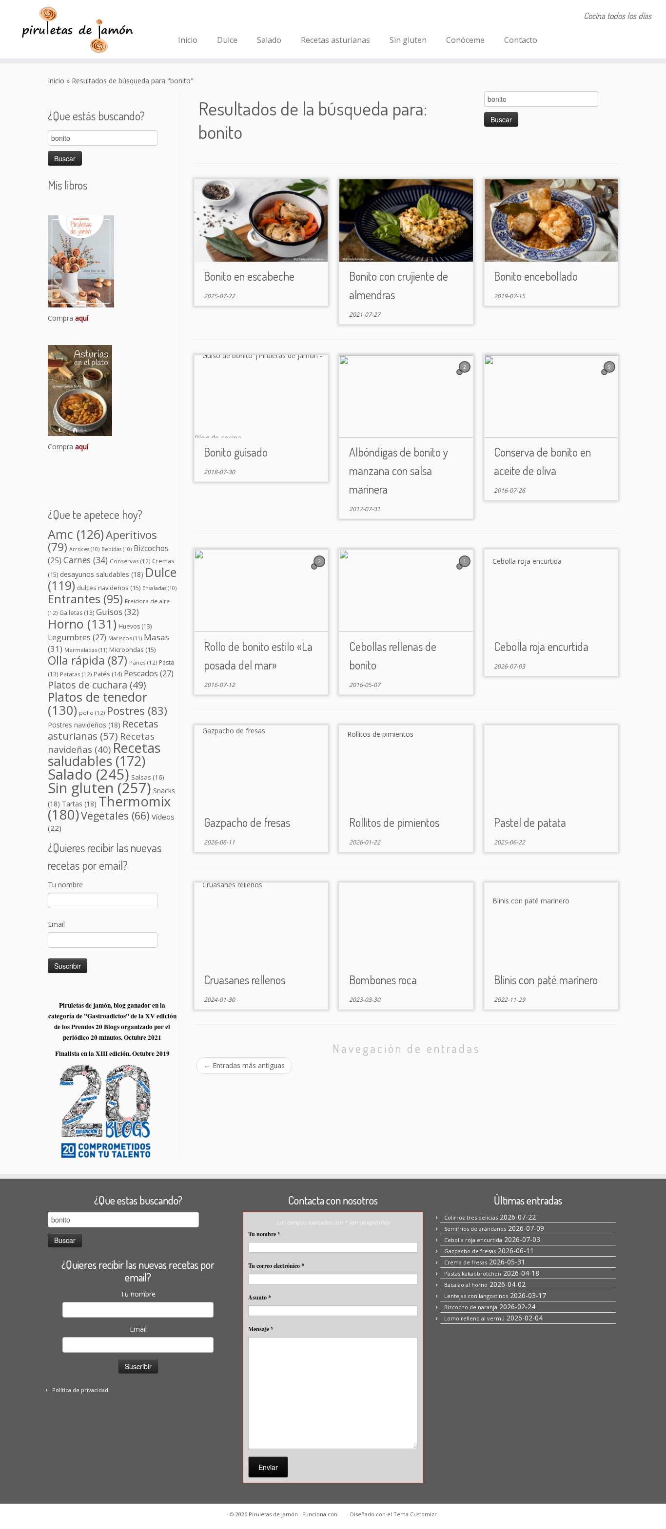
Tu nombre (65, 884)
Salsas (147, 777)
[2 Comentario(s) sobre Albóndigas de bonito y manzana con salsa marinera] (465, 376)
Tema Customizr (415, 1514)
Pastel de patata (530, 822)
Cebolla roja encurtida (541, 646)
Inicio (187, 40)
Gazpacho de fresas (247, 822)
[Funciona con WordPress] (342, 1512)
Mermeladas (85, 649)
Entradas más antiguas (244, 1065)
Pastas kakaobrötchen (472, 1273)
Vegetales (115, 815)
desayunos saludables (101, 574)
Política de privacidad (80, 1390)
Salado (269, 40)
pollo (92, 712)
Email (56, 924)
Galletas (76, 613)
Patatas (76, 674)
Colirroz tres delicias (471, 1217)
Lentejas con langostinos (476, 1296)
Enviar (268, 1467)
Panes (143, 662)
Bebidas (116, 549)
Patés (108, 674)
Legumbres (77, 637)
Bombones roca (383, 979)
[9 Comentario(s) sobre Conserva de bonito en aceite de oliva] (610, 376)
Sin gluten (408, 40)
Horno (82, 623)
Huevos (135, 626)
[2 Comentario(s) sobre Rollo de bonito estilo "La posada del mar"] (320, 570)
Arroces (84, 549)
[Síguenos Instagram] (200, 17)
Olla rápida (87, 660)
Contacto (520, 40)
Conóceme (465, 40)
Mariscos (125, 638)
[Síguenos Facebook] (187, 17)
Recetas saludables (104, 754)
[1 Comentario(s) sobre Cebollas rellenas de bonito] (465, 570)
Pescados (149, 673)
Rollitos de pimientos (394, 822)
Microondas (132, 649)
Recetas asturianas (335, 40)
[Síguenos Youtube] (239, 17)
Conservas (130, 561)
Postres (137, 710)
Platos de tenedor (97, 703)
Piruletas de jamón (273, 1514)
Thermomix (109, 807)
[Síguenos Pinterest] (213, 17)
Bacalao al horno (466, 1284)
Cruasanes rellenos (244, 979)
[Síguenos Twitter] (226, 17)
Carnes (85, 560)
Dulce (227, 40)
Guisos (117, 611)
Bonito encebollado (536, 276)
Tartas (79, 803)
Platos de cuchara (97, 684)
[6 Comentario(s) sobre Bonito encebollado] (610, 200)
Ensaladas (159, 588)
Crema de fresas (465, 1262)
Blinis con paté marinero (546, 979)
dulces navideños (108, 587)
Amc (76, 534)
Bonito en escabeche (249, 276)
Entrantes (85, 599)
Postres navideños (84, 724)
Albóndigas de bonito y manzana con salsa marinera (398, 470)
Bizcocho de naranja (470, 1307)
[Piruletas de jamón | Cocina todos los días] (77, 29)
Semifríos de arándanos (475, 1228)
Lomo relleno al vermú (474, 1318)
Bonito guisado (236, 451)
